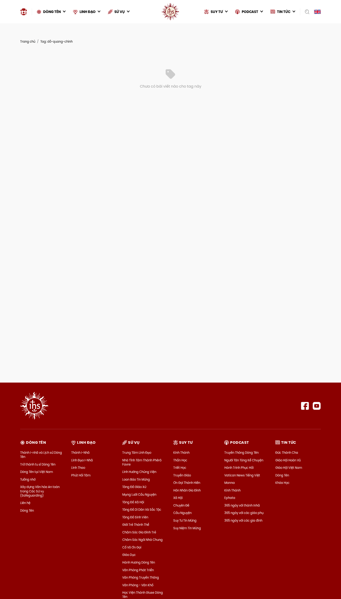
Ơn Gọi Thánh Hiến (186, 483)
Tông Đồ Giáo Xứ (134, 487)
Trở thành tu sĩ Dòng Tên (37, 464)
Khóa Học (282, 483)
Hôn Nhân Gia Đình (187, 490)
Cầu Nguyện (182, 513)
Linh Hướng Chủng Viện (139, 472)
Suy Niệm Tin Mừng (187, 528)
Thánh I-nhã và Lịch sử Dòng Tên (41, 454)
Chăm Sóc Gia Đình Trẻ (139, 532)
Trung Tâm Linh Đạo (136, 452)
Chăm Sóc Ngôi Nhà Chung (142, 540)
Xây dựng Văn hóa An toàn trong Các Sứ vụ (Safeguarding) (40, 491)
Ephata (229, 498)
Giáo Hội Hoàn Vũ (288, 460)
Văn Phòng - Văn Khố (137, 585)
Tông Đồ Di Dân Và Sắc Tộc (141, 509)
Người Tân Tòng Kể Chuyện (243, 460)
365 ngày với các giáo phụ (244, 513)
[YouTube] (317, 406)
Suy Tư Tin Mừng (184, 520)
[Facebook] (305, 406)
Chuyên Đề (181, 505)
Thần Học (180, 460)
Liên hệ (25, 503)
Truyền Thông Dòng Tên (241, 452)
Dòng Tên (27, 510)
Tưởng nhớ (27, 479)
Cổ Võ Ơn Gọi (131, 547)
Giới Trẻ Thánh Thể (135, 525)
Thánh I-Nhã (80, 452)
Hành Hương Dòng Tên (138, 562)
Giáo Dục (129, 555)
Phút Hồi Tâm (80, 475)
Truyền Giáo (182, 475)
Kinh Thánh (181, 452)
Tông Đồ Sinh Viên (135, 517)
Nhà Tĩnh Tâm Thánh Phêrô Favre (141, 462)
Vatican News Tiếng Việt (242, 475)
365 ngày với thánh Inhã (242, 505)
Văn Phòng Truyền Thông (140, 577)
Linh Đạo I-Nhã (82, 460)
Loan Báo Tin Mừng (136, 479)
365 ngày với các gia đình (243, 520)
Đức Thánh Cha (286, 452)
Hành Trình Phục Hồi (239, 468)
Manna (229, 483)
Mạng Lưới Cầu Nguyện (139, 494)
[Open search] (305, 11)
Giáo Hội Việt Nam (288, 468)
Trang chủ (27, 41)
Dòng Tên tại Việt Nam (36, 472)
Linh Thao (78, 468)
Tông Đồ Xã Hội (133, 502)
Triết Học (179, 468)
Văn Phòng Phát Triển (138, 570)
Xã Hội (178, 498)
